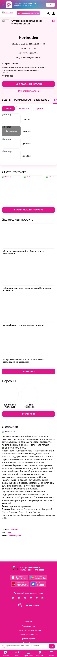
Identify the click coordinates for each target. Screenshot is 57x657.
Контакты (28, 622)
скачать (50, 4)
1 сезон (14, 63)
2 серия (6, 63)
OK (52, 646)
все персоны (28, 414)
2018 (8, 532)
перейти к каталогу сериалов (28, 210)
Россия (14, 529)
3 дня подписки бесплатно (28, 13)
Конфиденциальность (28, 634)
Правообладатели (28, 639)
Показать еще (28, 371)
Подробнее (6, 647)
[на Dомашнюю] (7, 12)
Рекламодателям (29, 626)
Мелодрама (15, 535)
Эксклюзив (23, 108)
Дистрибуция (28, 643)
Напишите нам (32, 605)
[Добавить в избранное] (53, 21)
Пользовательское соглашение (28, 630)
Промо (39, 108)
